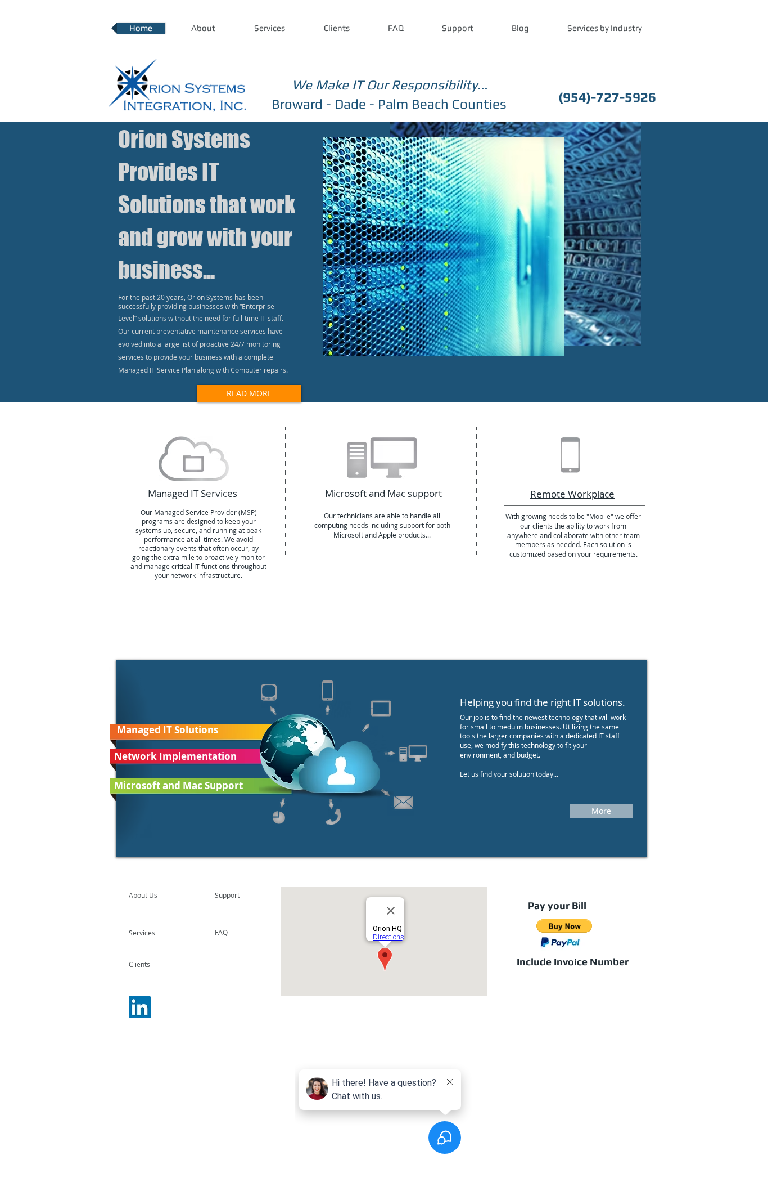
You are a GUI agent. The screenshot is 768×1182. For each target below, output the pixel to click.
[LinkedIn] (140, 1007)
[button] (604, 28)
